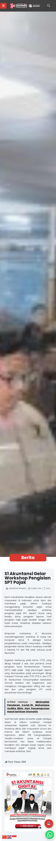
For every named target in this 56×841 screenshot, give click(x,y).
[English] (9, 837)
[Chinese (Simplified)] (4, 837)
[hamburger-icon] (3, 6)
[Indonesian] (14, 837)
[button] (49, 6)
